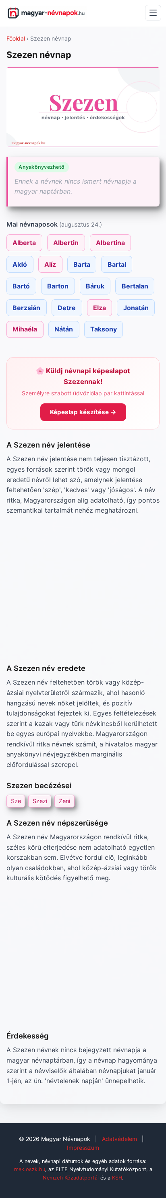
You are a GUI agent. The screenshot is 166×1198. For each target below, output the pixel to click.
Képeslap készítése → (83, 412)
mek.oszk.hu (29, 1169)
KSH (117, 1178)
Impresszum (83, 1147)
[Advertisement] (83, 589)
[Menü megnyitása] (153, 13)
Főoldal (15, 38)
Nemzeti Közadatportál (71, 1178)
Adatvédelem (119, 1138)
